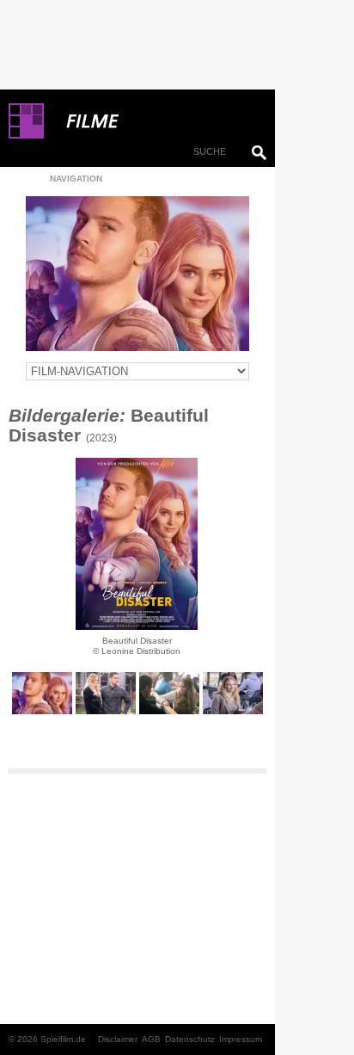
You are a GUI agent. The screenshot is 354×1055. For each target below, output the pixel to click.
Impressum (240, 1039)
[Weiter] (136, 544)
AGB (151, 1039)
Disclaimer (117, 1039)
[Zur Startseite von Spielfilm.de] (26, 135)
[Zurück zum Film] (137, 273)
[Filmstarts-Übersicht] (155, 121)
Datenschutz (190, 1039)
